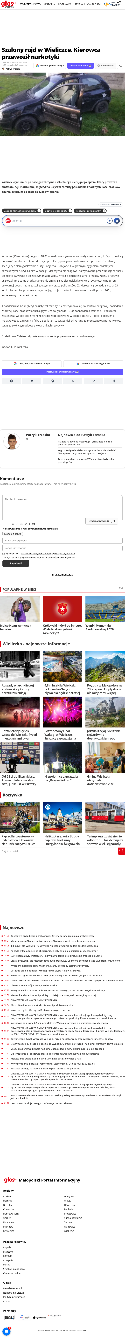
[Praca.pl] (9, 1317)
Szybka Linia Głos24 (88, 4)
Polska (6, 1264)
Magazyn (8, 1251)
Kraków (7, 1196)
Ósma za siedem (12, 1273)
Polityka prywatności (14, 1296)
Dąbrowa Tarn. (11, 1213)
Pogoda (7, 1247)
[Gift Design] (54, 1317)
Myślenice (8, 1230)
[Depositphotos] (39, 1317)
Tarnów (68, 1222)
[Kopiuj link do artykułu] (93, 381)
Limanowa (8, 1222)
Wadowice (69, 1226)
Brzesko (7, 1205)
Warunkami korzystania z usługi (37, 553)
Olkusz (67, 1200)
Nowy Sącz (70, 1196)
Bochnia (7, 1200)
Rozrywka (64, 4)
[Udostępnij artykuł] (120, 66)
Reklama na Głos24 (13, 1292)
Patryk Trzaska (13, 68)
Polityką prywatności (64, 553)
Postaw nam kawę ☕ (80, 65)
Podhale (68, 1209)
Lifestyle (7, 1255)
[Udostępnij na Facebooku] (11, 381)
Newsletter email (12, 1288)
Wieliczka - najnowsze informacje (36, 643)
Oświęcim (69, 1205)
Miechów (8, 1226)
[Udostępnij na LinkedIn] (31, 381)
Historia (49, 4)
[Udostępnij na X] (72, 381)
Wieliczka (69, 1230)
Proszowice (70, 1213)
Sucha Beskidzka (73, 1217)
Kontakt (7, 1301)
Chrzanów (8, 1209)
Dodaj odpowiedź (99, 521)
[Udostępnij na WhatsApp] (52, 381)
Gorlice (7, 1217)
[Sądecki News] (24, 1317)
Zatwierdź (16, 563)
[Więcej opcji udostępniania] (113, 381)
